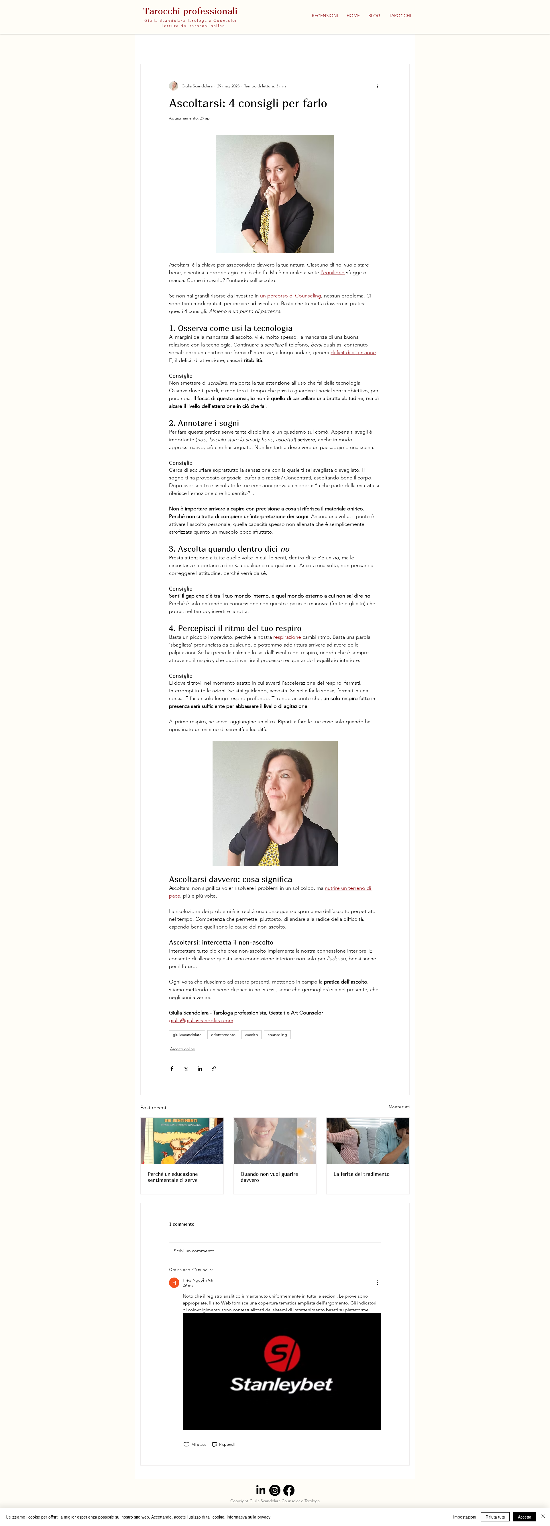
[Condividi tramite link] (214, 1068)
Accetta (524, 1517)
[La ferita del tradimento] (368, 1141)
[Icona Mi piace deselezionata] (186, 1444)
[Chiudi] (543, 1516)
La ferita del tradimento (361, 1174)
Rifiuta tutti (495, 1517)
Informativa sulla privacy (248, 1517)
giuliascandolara (187, 1034)
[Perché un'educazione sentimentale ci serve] (182, 1141)
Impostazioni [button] (464, 1517)
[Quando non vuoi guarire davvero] (275, 1141)
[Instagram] (274, 1490)
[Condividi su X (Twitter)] (185, 1068)
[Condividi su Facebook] (171, 1068)
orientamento (223, 1034)
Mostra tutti (399, 1106)
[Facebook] (288, 1490)
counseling (277, 1034)
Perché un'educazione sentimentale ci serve (173, 1177)
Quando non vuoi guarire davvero (269, 1177)
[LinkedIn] (260, 1490)
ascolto (251, 1034)
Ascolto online (182, 1048)
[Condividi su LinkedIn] (200, 1068)
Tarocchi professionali (190, 10)
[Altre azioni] (377, 86)
